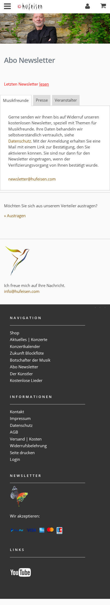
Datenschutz (19, 141)
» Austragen (15, 215)
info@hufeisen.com (22, 291)
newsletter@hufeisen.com (32, 179)
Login (15, 459)
